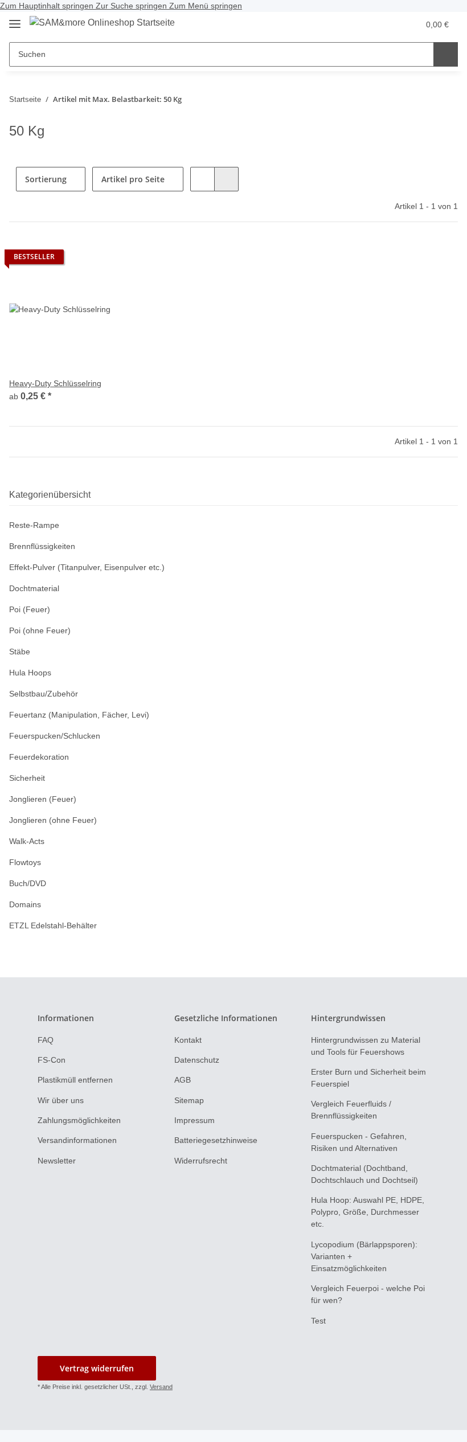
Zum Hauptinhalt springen (48, 5)
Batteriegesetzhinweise (215, 1140)
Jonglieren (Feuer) (42, 799)
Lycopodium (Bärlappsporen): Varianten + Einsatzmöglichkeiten (364, 1256)
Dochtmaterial (34, 588)
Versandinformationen (77, 1140)
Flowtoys (25, 862)
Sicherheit (27, 778)
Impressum (194, 1120)
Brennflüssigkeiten (42, 546)
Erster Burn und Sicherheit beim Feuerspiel (368, 1077)
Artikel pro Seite (133, 179)
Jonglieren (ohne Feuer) (53, 820)
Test (318, 1320)
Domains (25, 904)
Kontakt (188, 1039)
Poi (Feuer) (29, 609)
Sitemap (189, 1100)
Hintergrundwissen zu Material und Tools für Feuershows (365, 1045)
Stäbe (19, 651)
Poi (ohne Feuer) (40, 630)
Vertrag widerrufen (97, 1368)
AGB (182, 1079)
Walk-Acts (26, 841)
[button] (386, 24)
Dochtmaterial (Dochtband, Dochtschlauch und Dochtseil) (364, 1174)
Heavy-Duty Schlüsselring (55, 383)
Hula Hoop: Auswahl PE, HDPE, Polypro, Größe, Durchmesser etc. (367, 1211)
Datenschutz (196, 1059)
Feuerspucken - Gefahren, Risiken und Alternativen (359, 1142)
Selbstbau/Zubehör (43, 693)
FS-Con (51, 1059)
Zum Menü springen (205, 5)
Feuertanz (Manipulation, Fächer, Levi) (79, 714)
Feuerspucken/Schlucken (54, 735)
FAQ (46, 1039)
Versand (161, 1386)
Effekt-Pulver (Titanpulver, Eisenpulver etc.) (87, 567)
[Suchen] (445, 54)
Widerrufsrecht (200, 1160)
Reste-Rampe (34, 525)
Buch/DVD (27, 883)
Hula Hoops (30, 672)
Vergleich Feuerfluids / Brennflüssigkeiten (351, 1109)
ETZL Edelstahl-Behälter (53, 925)
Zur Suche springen (132, 5)
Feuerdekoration (39, 756)
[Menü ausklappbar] (15, 19)
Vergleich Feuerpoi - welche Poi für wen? (368, 1294)
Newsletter (57, 1160)
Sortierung (46, 179)
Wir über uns (61, 1100)
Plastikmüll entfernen (75, 1079)
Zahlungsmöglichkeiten (79, 1120)
